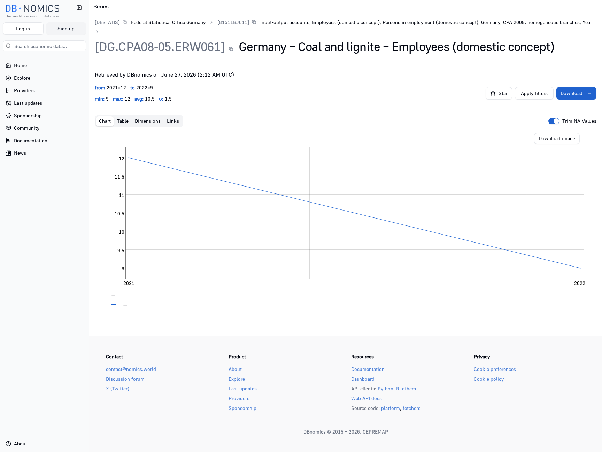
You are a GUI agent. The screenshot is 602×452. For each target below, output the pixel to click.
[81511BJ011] (233, 22)
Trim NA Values (579, 121)
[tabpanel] (345, 219)
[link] (150, 22)
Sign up (66, 28)
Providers (239, 398)
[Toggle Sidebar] (89, 226)
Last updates (243, 388)
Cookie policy (489, 379)
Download (571, 93)
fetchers (411, 408)
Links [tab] (173, 121)
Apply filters (534, 93)
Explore (237, 379)
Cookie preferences (495, 369)
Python (385, 388)
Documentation (368, 369)
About (235, 369)
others (409, 388)
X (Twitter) (117, 388)
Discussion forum (125, 379)
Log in (23, 28)
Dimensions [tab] (148, 121)
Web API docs (366, 398)
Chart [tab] (105, 121)
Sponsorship (242, 408)
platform (390, 408)
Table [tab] (123, 121)
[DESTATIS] (107, 22)
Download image (557, 138)
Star (503, 93)
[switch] (553, 121)
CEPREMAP (375, 432)
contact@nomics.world (131, 369)
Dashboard (363, 379)
